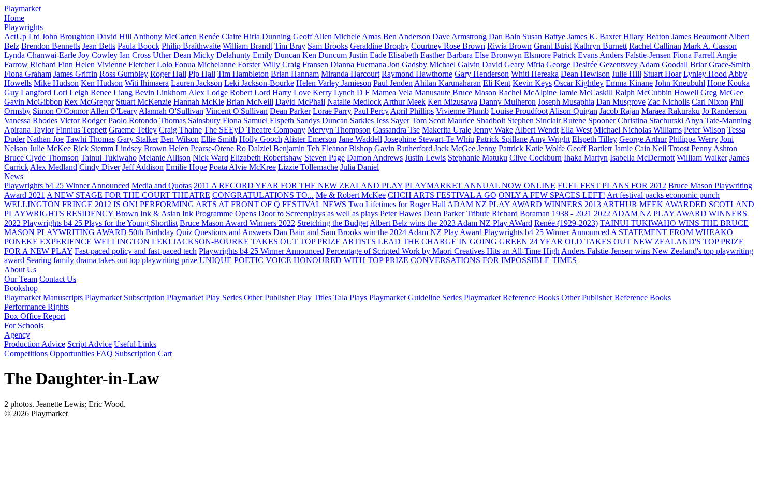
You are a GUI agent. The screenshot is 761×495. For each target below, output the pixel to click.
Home (14, 17)
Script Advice (89, 344)
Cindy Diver (99, 167)
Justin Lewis (425, 157)
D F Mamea (376, 92)
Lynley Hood (705, 73)
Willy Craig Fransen (295, 64)
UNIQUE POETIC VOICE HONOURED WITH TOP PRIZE (305, 260)
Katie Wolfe (545, 148)
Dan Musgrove (621, 101)
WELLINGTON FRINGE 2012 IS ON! (71, 204)
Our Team (20, 278)
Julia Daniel (359, 167)
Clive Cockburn (535, 157)
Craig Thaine (180, 129)
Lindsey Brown (141, 148)
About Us (20, 269)
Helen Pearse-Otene (201, 148)
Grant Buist (553, 45)
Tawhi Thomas (90, 139)
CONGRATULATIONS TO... (263, 195)
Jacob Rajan (619, 111)
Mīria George (548, 64)
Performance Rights (36, 306)
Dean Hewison (585, 73)
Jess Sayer (392, 120)
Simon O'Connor (61, 111)
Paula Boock (138, 45)
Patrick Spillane (502, 139)
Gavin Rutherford (403, 148)
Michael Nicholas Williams (638, 129)
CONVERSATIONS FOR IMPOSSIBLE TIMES (494, 260)
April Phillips (412, 111)
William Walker (702, 157)
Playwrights (23, 27)
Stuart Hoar (662, 73)
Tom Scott (428, 120)
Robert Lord (250, 92)
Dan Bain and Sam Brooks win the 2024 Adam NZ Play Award (377, 232)
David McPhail (300, 101)
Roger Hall (168, 73)
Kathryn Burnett (600, 45)
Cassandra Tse (396, 129)
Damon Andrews (375, 157)
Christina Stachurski (650, 120)
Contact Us (57, 278)
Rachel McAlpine (528, 92)
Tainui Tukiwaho (109, 157)
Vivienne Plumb (462, 111)
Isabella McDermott (642, 157)
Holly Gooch (260, 139)
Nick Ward (210, 157)
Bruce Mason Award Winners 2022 (237, 223)
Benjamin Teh (296, 148)
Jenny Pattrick (500, 148)
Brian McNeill (249, 101)
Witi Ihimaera (147, 83)
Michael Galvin (454, 64)
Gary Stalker (137, 139)
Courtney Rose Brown (448, 45)
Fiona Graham (27, 73)
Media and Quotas (161, 185)
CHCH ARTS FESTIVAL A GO (442, 195)
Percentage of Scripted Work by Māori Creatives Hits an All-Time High (443, 250)
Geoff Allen (312, 36)
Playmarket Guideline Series (415, 297)
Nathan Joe (45, 139)
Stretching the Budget (332, 223)
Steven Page (324, 157)
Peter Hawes (400, 213)
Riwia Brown (509, 45)
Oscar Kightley (579, 83)
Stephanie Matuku (477, 157)
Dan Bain (504, 36)
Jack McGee (454, 148)
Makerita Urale (446, 129)
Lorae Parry (332, 111)
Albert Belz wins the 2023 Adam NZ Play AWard (451, 223)
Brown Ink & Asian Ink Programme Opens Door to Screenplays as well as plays (246, 213)
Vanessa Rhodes (30, 120)
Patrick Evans (575, 55)
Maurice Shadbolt (476, 120)
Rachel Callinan (655, 45)
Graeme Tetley (133, 129)
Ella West (576, 129)
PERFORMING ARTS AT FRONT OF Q (210, 204)
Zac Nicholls (669, 101)
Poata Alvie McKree (242, 167)
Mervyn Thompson (339, 129)
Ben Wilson (179, 139)
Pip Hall (201, 73)
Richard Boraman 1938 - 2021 (542, 213)
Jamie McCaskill (586, 92)
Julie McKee (50, 148)
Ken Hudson (102, 83)
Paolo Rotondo (132, 120)
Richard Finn (51, 64)
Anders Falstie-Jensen (635, 55)
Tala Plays (350, 297)
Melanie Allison (165, 157)
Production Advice (34, 344)
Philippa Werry (693, 139)
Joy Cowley (98, 55)
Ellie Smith (219, 139)
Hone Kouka (728, 83)
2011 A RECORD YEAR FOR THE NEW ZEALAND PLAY (298, 185)
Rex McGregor (89, 101)
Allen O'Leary (113, 111)
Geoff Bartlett (589, 148)
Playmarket (22, 8)
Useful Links (135, 344)
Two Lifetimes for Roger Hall (397, 204)
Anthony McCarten (165, 36)
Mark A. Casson (710, 45)
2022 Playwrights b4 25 (44, 223)
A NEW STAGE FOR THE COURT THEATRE (128, 195)
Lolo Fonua (176, 64)
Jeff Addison (143, 167)
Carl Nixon (710, 101)
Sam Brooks (328, 45)
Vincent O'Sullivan (237, 111)
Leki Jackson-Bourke (259, 83)
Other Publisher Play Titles (287, 297)
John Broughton (68, 36)
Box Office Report (34, 316)
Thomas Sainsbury (190, 120)
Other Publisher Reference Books (616, 297)
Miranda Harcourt (350, 73)
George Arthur (643, 139)
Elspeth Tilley (594, 139)
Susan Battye (543, 36)
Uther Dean (172, 55)
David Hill (114, 36)
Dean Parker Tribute (456, 213)
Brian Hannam (295, 73)
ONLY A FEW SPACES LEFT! (552, 195)
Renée (209, 36)
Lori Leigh (71, 92)
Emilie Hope (186, 167)
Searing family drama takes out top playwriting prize (111, 260)
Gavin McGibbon (33, 101)
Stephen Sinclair (534, 120)
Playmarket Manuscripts (43, 297)
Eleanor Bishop (346, 148)
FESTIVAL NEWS (314, 204)
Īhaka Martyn (586, 157)
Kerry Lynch (334, 92)
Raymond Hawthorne (417, 73)
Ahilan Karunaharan (447, 83)
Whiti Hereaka (535, 73)
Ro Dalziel (253, 148)
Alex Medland (53, 167)
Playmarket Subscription (125, 297)
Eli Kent (496, 83)
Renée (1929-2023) (566, 223)
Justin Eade (367, 55)
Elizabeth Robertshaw (266, 157)
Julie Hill (626, 73)
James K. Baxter (594, 36)
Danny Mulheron (507, 101)
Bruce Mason (474, 92)
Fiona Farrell (694, 55)
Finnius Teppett (81, 129)
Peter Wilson (704, 129)
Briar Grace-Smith (720, 64)
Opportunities (72, 353)
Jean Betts (98, 45)
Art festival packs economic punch (663, 195)
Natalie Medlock (354, 101)
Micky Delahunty (222, 55)
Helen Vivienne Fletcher (115, 64)
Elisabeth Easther (416, 55)
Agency (17, 334)
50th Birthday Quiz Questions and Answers (200, 232)
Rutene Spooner (589, 120)
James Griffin (75, 73)
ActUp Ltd (22, 36)
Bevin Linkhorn (161, 92)
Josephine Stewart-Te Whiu (429, 139)
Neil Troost (670, 148)
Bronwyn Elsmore (521, 55)
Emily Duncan (276, 55)
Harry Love (291, 92)
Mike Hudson (56, 83)
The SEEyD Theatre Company (254, 129)
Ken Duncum (324, 55)
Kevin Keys (532, 83)
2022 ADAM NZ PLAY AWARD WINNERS (670, 213)
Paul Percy (371, 111)
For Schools (23, 325)
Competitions (26, 353)
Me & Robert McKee (351, 195)
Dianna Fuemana (358, 64)
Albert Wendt (537, 129)
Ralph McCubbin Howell (656, 92)
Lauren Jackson (196, 83)
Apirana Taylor (29, 129)
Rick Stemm (93, 148)
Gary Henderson (482, 73)
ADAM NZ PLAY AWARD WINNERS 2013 (524, 204)
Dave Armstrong (459, 36)
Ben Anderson (406, 36)
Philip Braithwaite (191, 45)
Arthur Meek (404, 101)
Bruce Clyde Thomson (41, 157)
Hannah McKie (198, 101)
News (13, 176)
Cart (165, 353)
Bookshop (21, 288)
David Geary (503, 64)
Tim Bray (289, 45)
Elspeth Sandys (295, 120)
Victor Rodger (83, 120)
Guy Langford (27, 92)
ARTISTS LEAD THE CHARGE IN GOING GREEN (435, 241)
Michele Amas (357, 36)
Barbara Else (468, 55)
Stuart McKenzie (143, 101)
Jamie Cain (632, 148)
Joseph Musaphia (566, 101)
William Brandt (247, 45)
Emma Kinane (629, 83)
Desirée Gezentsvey (605, 64)
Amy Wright (549, 139)
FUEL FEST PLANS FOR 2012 (612, 185)
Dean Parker (290, 111)
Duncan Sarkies (348, 120)
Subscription (135, 353)
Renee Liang (112, 92)
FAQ (104, 353)
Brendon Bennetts (50, 45)
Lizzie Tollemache (308, 167)
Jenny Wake (493, 129)
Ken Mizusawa (452, 101)
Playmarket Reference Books (511, 297)
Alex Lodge (208, 92)
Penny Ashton (714, 148)
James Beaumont (699, 36)
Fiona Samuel (245, 120)
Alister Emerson (310, 139)
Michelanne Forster (228, 64)
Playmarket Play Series (204, 297)
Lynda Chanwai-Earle (40, 55)
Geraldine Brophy (379, 45)
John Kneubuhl (680, 83)
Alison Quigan (573, 111)
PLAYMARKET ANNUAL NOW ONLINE (480, 185)
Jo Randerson (724, 111)
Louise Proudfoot (519, 111)
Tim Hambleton (243, 73)
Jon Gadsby (407, 64)
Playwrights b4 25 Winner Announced (66, 185)
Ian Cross (135, 55)
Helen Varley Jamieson (333, 83)
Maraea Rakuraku (670, 111)
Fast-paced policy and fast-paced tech (136, 250)
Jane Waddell (360, 139)
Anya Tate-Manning (718, 120)
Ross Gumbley (123, 73)
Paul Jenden (393, 83)
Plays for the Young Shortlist (131, 223)
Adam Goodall (663, 64)
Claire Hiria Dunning (256, 36)
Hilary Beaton (646, 36)
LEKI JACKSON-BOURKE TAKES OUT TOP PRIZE (246, 241)
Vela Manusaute (424, 92)
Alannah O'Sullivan (171, 111)
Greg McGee (721, 92)
